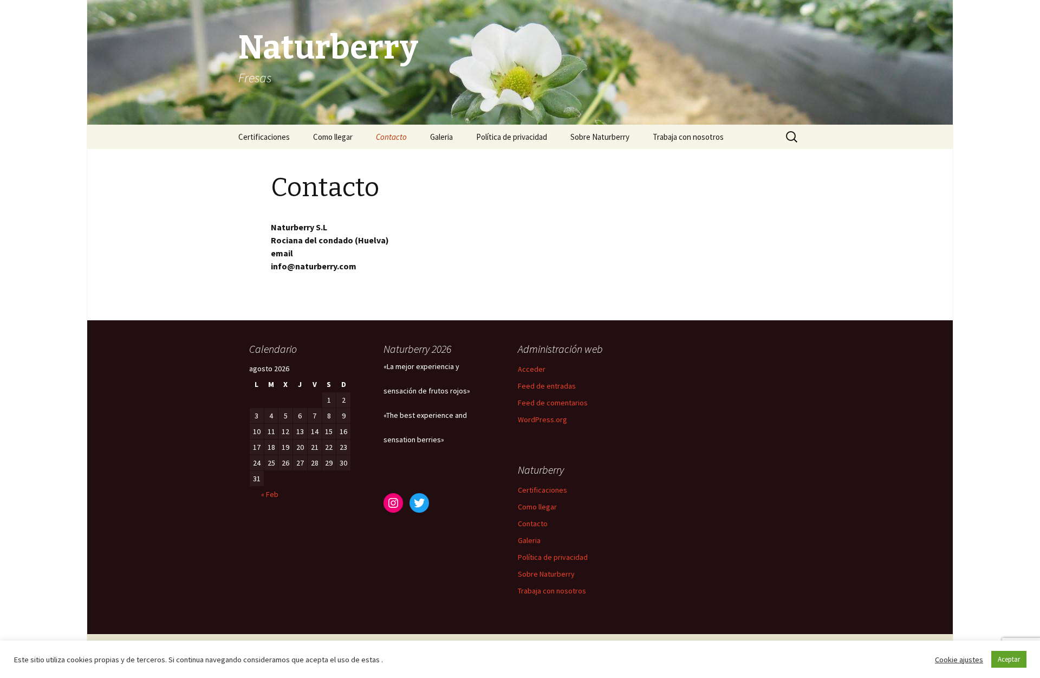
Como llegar (333, 137)
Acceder (531, 369)
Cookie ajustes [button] (959, 659)
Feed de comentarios (553, 403)
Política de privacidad (511, 137)
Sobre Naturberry (599, 137)
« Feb (269, 494)
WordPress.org (542, 419)
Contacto (391, 137)
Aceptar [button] (1009, 659)
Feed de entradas (547, 386)
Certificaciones (264, 137)
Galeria (441, 137)
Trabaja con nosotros (688, 137)
